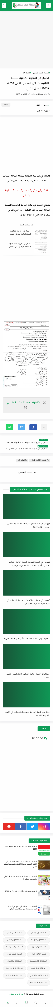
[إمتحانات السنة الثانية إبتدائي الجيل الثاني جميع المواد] (26, 656)
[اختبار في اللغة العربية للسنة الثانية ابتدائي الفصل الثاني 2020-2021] (26, 694)
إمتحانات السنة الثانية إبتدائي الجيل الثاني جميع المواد (28, 676)
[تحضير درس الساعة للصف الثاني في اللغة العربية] (26, 621)
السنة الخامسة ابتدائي (39, 976)
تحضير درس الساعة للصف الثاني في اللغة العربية (27, 639)
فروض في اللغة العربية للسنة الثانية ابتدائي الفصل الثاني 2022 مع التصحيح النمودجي (29, 564)
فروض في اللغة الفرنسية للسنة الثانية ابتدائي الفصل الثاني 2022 (28, 526)
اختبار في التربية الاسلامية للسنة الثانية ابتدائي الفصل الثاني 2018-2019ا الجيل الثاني (20, 245)
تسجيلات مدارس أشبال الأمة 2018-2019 (21, 892)
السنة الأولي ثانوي (14, 933)
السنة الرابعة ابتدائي (14, 976)
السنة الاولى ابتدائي (14, 940)
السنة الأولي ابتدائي (38, 933)
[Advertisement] (26, 39)
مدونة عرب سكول (16, 994)
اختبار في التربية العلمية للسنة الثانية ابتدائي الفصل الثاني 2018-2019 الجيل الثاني (20, 233)
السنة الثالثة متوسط (38, 961)
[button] (33, 427)
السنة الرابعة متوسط (38, 983)
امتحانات (26, 73)
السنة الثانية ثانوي (38, 969)
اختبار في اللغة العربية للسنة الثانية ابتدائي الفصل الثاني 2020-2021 (27, 714)
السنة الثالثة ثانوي (14, 954)
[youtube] (9, 826)
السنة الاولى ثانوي (39, 947)
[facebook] (20, 826)
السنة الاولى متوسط (14, 947)
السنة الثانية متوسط (14, 969)
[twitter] (32, 826)
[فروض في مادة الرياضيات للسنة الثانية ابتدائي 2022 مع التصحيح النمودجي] (26, 583)
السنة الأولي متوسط (38, 940)
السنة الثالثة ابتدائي (38, 954)
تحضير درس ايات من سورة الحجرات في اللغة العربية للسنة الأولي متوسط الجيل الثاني (20, 864)
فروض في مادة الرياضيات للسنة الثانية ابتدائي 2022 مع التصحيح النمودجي (28, 602)
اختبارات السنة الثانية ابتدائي (23, 403)
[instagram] (44, 826)
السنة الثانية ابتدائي (41, 73)
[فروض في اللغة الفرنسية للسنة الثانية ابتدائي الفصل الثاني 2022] (26, 506)
